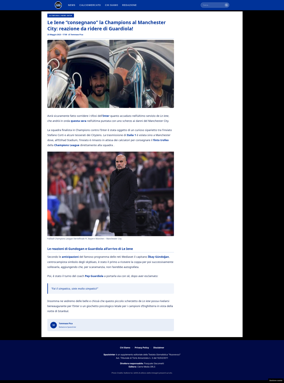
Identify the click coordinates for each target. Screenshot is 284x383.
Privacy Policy (142, 347)
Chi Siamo (125, 347)
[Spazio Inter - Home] (58, 5)
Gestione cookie (275, 380)
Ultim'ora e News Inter (60, 16)
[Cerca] (226, 5)
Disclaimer (158, 347)
